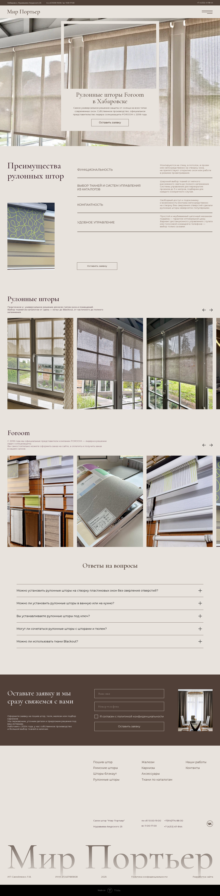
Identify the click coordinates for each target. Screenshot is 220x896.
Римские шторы (105, 768)
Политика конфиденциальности (149, 876)
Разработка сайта (203, 876)
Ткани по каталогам (157, 779)
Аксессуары (151, 773)
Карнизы (148, 768)
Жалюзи (148, 762)
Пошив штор (103, 762)
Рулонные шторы (106, 779)
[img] (23, 12)
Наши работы (196, 762)
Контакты (193, 768)
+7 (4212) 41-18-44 (205, 3)
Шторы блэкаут (105, 773)
